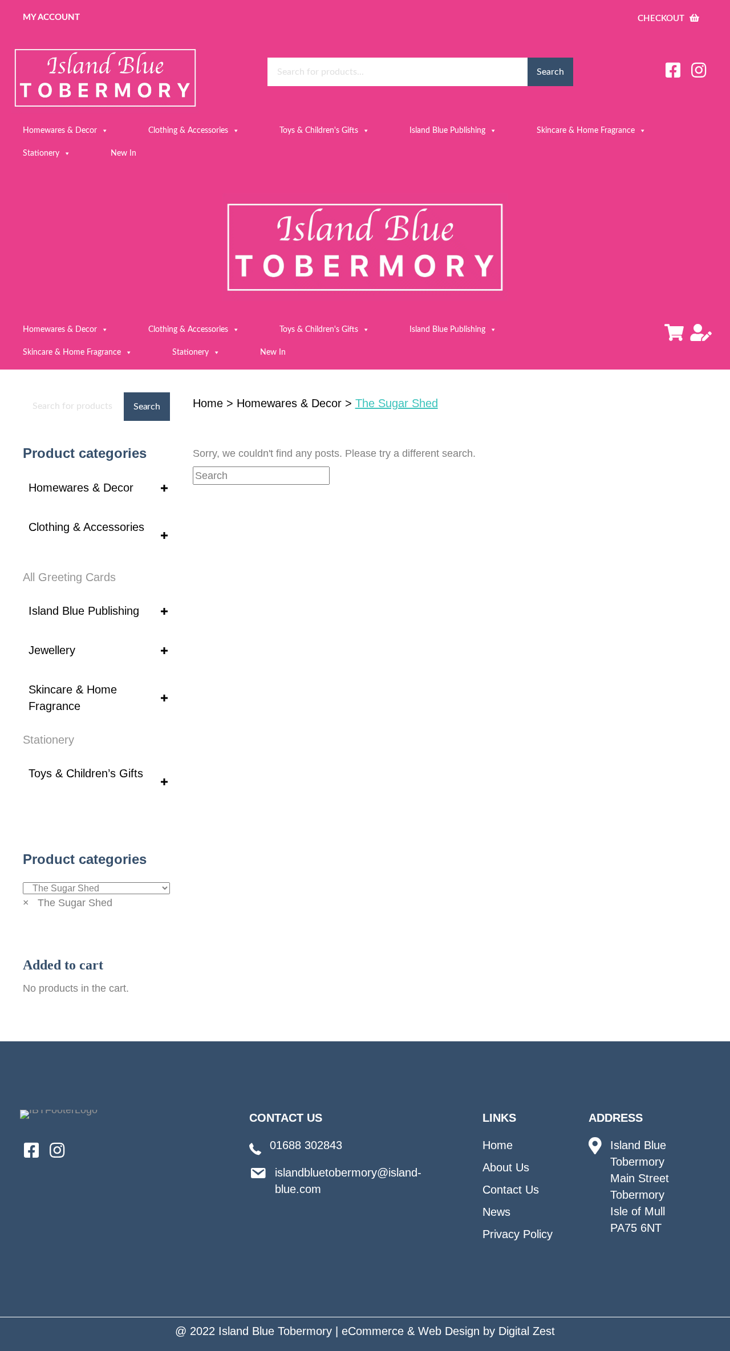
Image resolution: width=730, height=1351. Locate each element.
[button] (673, 70)
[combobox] (67, 902)
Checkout (662, 18)
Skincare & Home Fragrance (586, 131)
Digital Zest (526, 1331)
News (496, 1212)
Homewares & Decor (60, 131)
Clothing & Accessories (188, 131)
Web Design (449, 1331)
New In (123, 153)
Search (550, 71)
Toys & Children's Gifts (318, 131)
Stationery (41, 153)
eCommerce (373, 1331)
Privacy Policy (517, 1234)
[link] (96, 488)
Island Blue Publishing (447, 131)
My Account (51, 17)
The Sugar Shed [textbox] (67, 902)
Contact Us (510, 1189)
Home (208, 403)
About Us (505, 1167)
